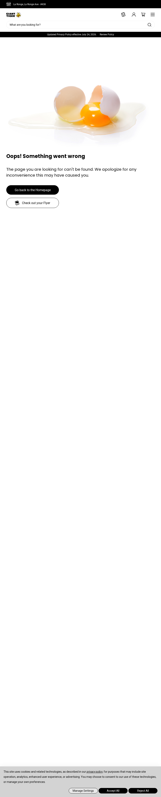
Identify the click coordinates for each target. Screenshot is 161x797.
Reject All (143, 790)
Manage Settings (83, 790)
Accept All (113, 790)
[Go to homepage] (13, 14)
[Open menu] (151, 14)
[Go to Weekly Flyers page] (121, 14)
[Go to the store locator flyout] (9, 4)
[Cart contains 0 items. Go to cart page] (140, 14)
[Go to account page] (131, 14)
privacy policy (94, 771)
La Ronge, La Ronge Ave (29, 4)
